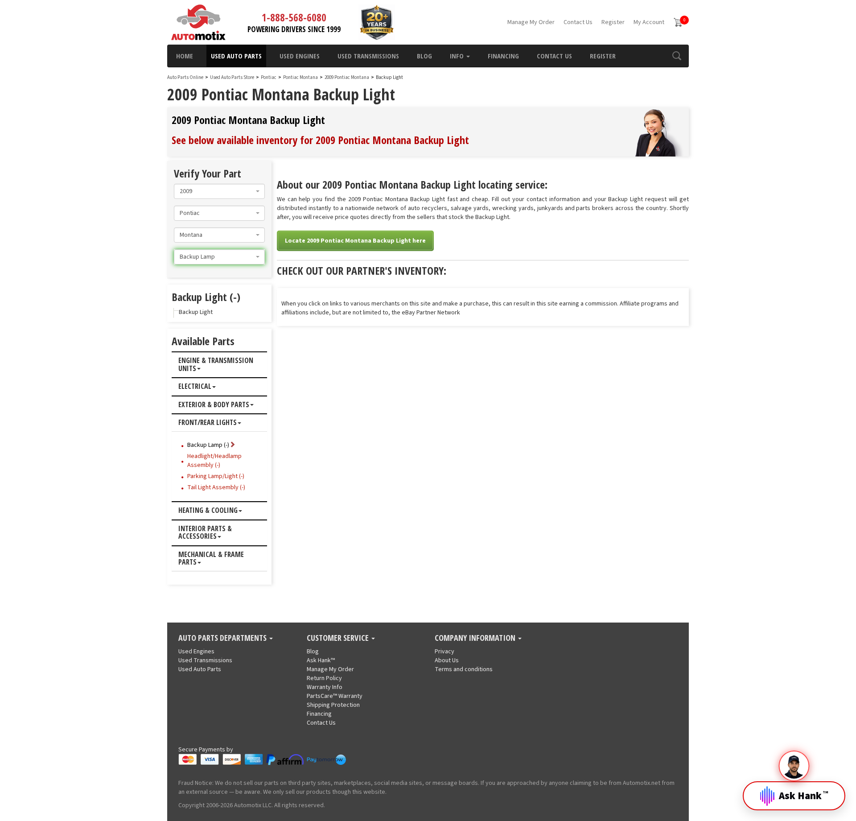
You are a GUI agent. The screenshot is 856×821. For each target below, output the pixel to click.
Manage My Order (531, 22)
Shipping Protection (333, 705)
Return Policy (324, 678)
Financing (503, 55)
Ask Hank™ (321, 660)
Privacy (444, 651)
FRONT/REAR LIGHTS (207, 423)
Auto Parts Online (185, 77)
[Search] (676, 55)
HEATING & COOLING (208, 511)
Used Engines (300, 55)
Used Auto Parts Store (232, 77)
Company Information (476, 638)
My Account (649, 22)
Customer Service (338, 638)
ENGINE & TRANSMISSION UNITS (215, 364)
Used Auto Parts (236, 55)
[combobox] (219, 191)
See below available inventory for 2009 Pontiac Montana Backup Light (320, 139)
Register (613, 22)
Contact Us (578, 22)
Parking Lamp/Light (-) (215, 476)
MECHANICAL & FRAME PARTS (211, 558)
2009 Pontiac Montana (347, 77)
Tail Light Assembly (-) (216, 487)
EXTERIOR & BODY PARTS (213, 405)
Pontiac (268, 77)
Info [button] (457, 55)
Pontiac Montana (301, 77)
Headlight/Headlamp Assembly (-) (214, 461)
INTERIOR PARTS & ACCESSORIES (205, 532)
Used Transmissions (368, 55)
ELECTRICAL (194, 387)
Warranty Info (324, 687)
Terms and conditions (464, 669)
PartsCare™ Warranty (334, 696)
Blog (424, 55)
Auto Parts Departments (223, 638)
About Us (447, 660)
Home (184, 55)
